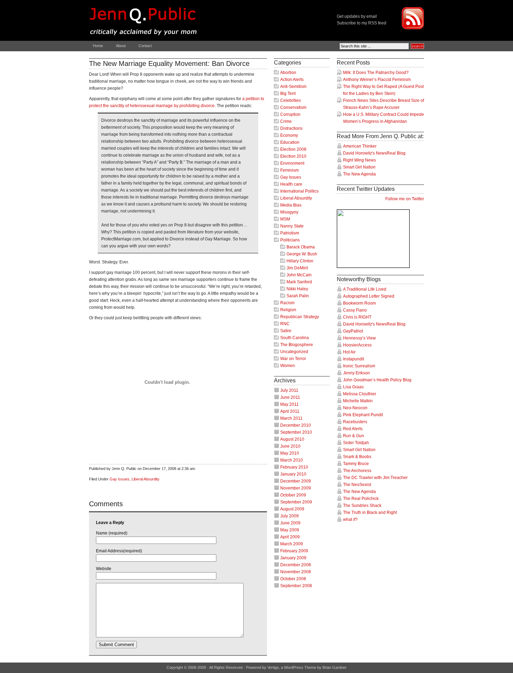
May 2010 (289, 453)
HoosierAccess (357, 345)
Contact (145, 46)
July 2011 (289, 390)
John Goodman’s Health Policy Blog (377, 379)
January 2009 (293, 557)
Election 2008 (293, 149)
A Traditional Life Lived (364, 289)
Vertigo (273, 667)
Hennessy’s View (359, 338)
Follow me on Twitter (404, 198)
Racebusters (355, 421)
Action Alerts (292, 79)
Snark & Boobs (357, 456)
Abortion (288, 72)
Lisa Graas (353, 386)
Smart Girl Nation (359, 167)
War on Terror (293, 358)
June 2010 (290, 446)
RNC (285, 323)
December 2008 (295, 564)
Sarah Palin (298, 295)
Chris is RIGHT (357, 317)
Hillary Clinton (300, 261)
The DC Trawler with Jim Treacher (375, 477)
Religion (288, 309)
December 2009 (295, 481)
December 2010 (295, 425)
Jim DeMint (297, 268)
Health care (291, 184)
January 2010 (293, 474)
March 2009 (291, 543)
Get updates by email (357, 16)
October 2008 (293, 578)
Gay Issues (119, 479)
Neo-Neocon (355, 407)
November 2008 (295, 571)
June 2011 (290, 397)
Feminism (289, 170)
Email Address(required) (119, 550)
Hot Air (349, 352)
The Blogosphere (296, 344)
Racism (287, 302)
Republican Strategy (299, 316)
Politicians (290, 240)
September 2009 (296, 502)
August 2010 (292, 439)
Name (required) (111, 533)
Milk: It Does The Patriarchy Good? (376, 72)
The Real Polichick (361, 498)
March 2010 (291, 460)
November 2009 (295, 488)
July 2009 (289, 516)
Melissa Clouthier (359, 393)
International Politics (299, 191)
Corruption (290, 114)
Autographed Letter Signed (368, 296)
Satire (285, 330)
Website (103, 568)
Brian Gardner (334, 667)
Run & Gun (353, 435)
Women (287, 365)
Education (289, 142)
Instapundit (353, 359)
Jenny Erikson (356, 373)
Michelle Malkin (358, 400)
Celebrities (290, 100)
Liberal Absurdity (145, 479)
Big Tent (288, 93)
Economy (289, 135)
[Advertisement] (170, 453)
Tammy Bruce (356, 463)
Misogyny (289, 212)
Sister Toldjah (356, 442)
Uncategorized (294, 351)
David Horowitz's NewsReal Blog (374, 153)
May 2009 (289, 530)
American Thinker (360, 146)
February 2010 (294, 467)
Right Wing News (359, 160)
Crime (286, 121)
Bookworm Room (359, 303)
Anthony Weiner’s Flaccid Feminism (377, 79)
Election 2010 (293, 156)
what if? (350, 519)
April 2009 (290, 536)
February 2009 (294, 550)
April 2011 (289, 411)
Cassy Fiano (355, 310)
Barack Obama (301, 247)
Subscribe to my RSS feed (361, 23)
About (121, 46)
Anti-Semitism (293, 86)
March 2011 (291, 418)
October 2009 (293, 495)
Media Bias (291, 205)
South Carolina (294, 337)
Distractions (291, 128)
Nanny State (292, 226)
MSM (285, 219)
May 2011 (289, 404)
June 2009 (290, 523)
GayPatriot (353, 331)
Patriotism (289, 233)
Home (98, 46)
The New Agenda (359, 174)
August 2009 (292, 509)
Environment (292, 163)
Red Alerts (353, 428)
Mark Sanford (299, 281)
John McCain (299, 274)
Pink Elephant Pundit (363, 414)
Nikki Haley (297, 288)
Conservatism (293, 107)
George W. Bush (302, 254)
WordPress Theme (300, 667)
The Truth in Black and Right (370, 512)
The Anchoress (357, 470)
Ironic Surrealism (359, 366)
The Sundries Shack (362, 505)
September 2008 (296, 585)
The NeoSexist (357, 484)
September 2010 (296, 432)
